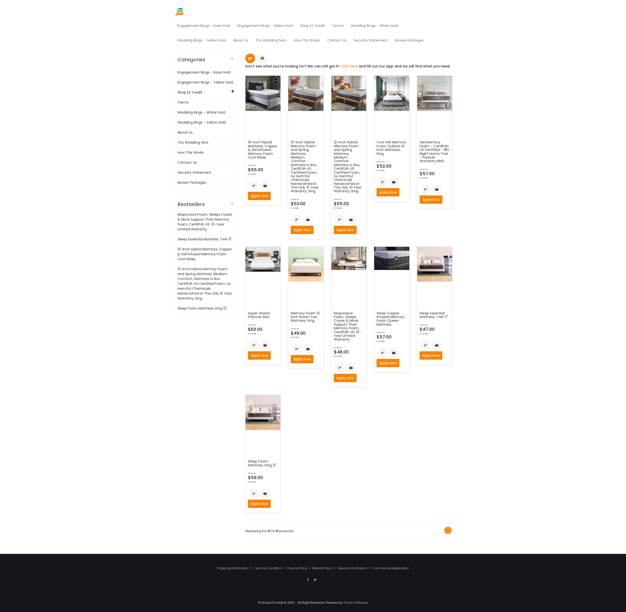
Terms (183, 102)
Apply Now (259, 195)
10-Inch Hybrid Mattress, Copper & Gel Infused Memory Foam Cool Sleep (205, 254)
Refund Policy (322, 568)
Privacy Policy (297, 568)
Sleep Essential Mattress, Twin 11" (205, 239)
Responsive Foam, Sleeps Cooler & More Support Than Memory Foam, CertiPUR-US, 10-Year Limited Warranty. (205, 222)
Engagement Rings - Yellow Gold (205, 82)
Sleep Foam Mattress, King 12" (202, 308)
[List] (262, 58)
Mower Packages (192, 182)
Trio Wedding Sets (193, 142)
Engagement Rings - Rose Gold (204, 72)
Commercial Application (390, 568)
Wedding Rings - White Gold (201, 112)
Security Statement (194, 172)
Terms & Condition (268, 568)
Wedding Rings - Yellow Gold (202, 122)
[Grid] (250, 58)
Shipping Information (233, 568)
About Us (185, 132)
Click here (349, 66)
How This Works (191, 152)
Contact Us (187, 162)
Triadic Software (355, 603)
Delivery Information (352, 568)
